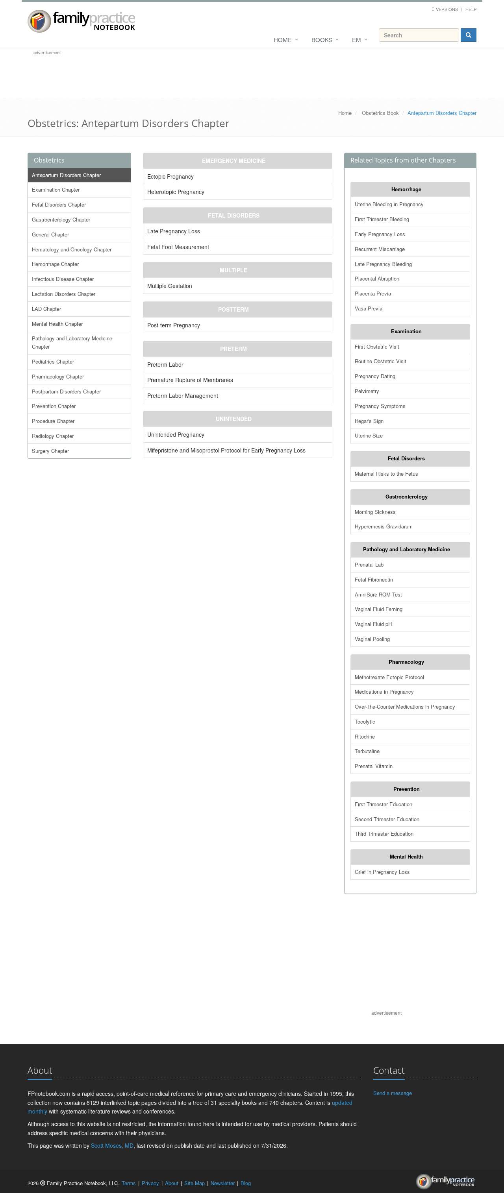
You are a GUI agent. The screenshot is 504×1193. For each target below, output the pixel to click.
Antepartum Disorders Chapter (66, 175)
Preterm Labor (165, 364)
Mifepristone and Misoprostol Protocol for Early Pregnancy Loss (226, 450)
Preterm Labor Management (182, 395)
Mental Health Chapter (57, 323)
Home (283, 39)
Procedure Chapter (53, 421)
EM (356, 39)
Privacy (150, 1183)
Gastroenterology (406, 496)
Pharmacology (406, 661)
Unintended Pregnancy (175, 434)
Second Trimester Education (387, 819)
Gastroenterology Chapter (61, 219)
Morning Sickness (375, 511)
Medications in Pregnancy (384, 691)
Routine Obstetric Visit (380, 361)
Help (470, 9)
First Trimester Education (383, 804)
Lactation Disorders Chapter (63, 293)
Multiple (233, 270)
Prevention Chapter (54, 406)
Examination (406, 331)
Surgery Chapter (50, 450)
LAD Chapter (46, 308)
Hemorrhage (406, 189)
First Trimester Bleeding (382, 219)
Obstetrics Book (380, 112)
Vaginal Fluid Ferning (378, 609)
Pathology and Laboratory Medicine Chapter (72, 342)
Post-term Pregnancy (173, 325)
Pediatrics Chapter (53, 361)
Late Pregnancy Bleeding (383, 264)
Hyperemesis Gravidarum (384, 526)
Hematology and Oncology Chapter (71, 249)
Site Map (194, 1183)
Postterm (233, 309)
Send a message (392, 1093)
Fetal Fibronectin (374, 579)
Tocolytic (365, 721)
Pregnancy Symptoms (380, 406)
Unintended (234, 419)
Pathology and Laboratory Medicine (406, 549)
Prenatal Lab (369, 564)
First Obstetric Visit (377, 346)
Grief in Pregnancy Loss (382, 871)
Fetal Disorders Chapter (59, 204)
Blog (246, 1183)
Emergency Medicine (233, 160)
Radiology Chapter (53, 436)
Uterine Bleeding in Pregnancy (389, 204)
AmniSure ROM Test (378, 594)
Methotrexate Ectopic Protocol (389, 677)
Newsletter (223, 1183)
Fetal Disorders (233, 215)
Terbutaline (367, 751)
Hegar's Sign (369, 421)
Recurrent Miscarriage (380, 249)
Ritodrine (365, 736)
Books (321, 39)
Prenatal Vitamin (374, 766)
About (171, 1183)
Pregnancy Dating (375, 376)
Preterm (233, 349)
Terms (129, 1183)
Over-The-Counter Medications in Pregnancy (405, 706)
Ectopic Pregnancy (170, 176)
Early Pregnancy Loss (380, 234)
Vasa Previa (368, 308)
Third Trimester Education (384, 833)
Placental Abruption (377, 278)
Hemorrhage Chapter (55, 264)
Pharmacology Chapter (58, 376)
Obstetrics (49, 160)
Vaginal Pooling (372, 639)
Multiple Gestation (169, 286)
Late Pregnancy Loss (173, 231)
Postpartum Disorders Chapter (66, 391)
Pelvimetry (367, 391)
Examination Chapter (56, 189)
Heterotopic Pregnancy (175, 192)
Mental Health (406, 856)
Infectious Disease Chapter (63, 279)
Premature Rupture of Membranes (190, 380)
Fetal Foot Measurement (178, 247)
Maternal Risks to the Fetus (386, 473)
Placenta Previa (373, 293)
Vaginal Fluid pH (373, 624)
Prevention (406, 788)
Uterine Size (369, 435)
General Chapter (50, 234)
